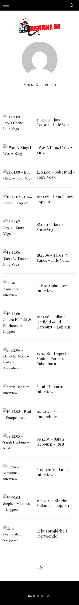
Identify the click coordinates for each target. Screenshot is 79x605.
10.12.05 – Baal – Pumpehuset (50, 414)
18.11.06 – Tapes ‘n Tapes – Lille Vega (52, 257)
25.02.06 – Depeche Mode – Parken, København (53, 358)
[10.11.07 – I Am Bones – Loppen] (17, 200)
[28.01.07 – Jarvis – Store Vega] (17, 227)
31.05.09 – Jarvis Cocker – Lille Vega (53, 122)
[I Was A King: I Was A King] (17, 150)
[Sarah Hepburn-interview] (17, 390)
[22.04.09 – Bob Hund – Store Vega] (17, 175)
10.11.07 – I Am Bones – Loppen (56, 199)
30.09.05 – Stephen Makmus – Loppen (53, 503)
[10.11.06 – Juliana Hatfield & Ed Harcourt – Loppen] (17, 322)
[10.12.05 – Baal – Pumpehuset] (17, 414)
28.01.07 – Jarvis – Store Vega (51, 227)
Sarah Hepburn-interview (50, 389)
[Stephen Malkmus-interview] (17, 473)
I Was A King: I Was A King (54, 150)
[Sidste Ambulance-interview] (17, 289)
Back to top (36, 596)
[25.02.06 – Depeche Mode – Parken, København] (17, 359)
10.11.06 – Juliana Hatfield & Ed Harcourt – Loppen (53, 322)
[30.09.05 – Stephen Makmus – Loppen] (17, 503)
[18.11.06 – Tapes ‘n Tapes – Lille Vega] (17, 258)
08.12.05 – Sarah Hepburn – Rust (50, 441)
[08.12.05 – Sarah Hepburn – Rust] (17, 442)
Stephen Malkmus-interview (53, 472)
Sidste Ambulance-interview (53, 288)
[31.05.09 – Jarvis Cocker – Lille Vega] (17, 122)
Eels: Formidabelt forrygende (51, 533)
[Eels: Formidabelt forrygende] (17, 534)
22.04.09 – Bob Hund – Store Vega (55, 174)
